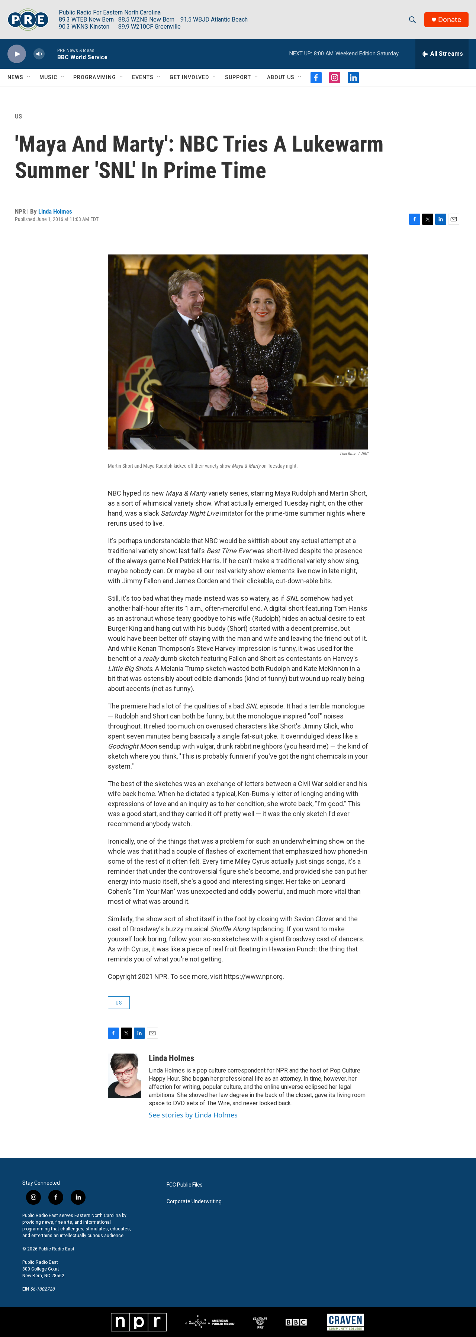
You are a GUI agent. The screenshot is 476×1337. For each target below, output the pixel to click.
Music (48, 77)
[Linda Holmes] (124, 1076)
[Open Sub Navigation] (29, 77)
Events (143, 77)
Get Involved (189, 77)
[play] (17, 54)
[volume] (39, 54)
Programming (94, 77)
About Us (281, 77)
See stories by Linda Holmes (193, 1114)
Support (238, 77)
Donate (449, 19)
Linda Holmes (55, 211)
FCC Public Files (185, 1185)
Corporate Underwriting (194, 1201)
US (18, 116)
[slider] (51, 54)
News (15, 77)
